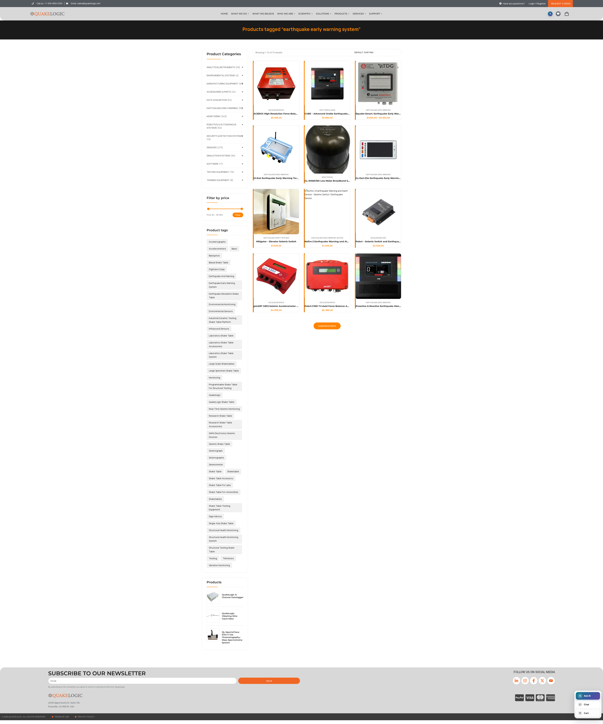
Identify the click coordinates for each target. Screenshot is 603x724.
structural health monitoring (223, 530)
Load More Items (327, 325)
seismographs (216, 457)
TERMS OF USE (62, 717)
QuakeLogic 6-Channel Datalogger (232, 596)
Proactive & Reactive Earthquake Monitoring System (386, 306)
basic (234, 248)
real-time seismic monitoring (224, 408)
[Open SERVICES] (365, 13)
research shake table (220, 415)
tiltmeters (228, 558)
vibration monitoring (219, 565)
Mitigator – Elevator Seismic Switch (276, 241)
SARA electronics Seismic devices (222, 435)
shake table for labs (220, 485)
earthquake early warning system (222, 285)
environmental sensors (221, 311)
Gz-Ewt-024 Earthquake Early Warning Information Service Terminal (395, 178)
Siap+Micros (215, 516)
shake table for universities (223, 492)
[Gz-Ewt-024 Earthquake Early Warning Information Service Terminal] (378, 148)
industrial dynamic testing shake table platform (222, 320)
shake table (215, 471)
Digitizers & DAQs (327, 110)
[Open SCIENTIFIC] (312, 13)
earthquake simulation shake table (224, 295)
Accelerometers (378, 238)
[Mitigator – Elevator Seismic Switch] (276, 211)
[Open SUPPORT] (381, 13)
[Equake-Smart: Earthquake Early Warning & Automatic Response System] (378, 83)
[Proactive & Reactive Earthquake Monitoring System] (378, 276)
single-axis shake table (221, 523)
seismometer (216, 464)
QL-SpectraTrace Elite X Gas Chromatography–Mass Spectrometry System (232, 637)
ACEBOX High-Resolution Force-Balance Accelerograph (286, 113)
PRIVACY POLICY (86, 717)
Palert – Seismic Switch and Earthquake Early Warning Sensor (391, 241)
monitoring (214, 377)
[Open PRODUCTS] (349, 13)
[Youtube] (551, 681)
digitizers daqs (217, 269)
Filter (238, 215)
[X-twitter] (542, 681)
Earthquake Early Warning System (327, 238)
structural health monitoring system (223, 539)
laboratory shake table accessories (221, 344)
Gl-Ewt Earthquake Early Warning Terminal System (283, 178)
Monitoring (327, 177)
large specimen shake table (224, 370)
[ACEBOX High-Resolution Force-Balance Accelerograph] (276, 83)
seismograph (216, 450)
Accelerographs (276, 110)
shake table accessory (221, 478)
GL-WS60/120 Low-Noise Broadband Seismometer (333, 180)
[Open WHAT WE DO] (248, 13)
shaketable (233, 471)
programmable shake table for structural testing (223, 386)
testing (213, 558)
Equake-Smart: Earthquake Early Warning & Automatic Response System (398, 113)
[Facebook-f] (534, 681)
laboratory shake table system (221, 355)
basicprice (214, 255)
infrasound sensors (219, 328)
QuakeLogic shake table (221, 401)
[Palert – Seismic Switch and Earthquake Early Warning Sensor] (378, 211)
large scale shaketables (221, 363)
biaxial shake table (218, 262)
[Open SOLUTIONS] (330, 13)
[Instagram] (525, 681)
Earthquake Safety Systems (276, 238)
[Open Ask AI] (550, 13)
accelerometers (217, 248)
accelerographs (217, 241)
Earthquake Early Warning (378, 110)
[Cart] (567, 14)
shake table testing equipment (219, 507)
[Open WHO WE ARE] (294, 13)
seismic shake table (219, 443)
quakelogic (214, 395)
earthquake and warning (221, 276)
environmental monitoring (222, 304)
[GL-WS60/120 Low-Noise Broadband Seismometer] (327, 149)
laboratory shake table (221, 335)
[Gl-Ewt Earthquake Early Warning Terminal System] (276, 148)
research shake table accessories (220, 424)
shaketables (215, 498)
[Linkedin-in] (516, 681)
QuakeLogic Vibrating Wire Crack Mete (229, 616)
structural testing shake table (221, 549)
